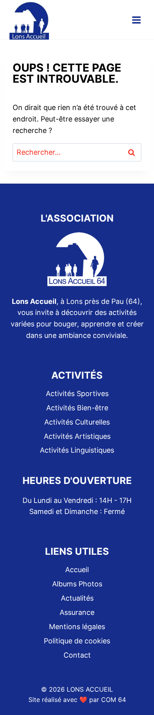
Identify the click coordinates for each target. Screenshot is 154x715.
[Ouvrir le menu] (136, 20)
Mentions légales (77, 626)
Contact (77, 655)
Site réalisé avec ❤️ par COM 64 (77, 700)
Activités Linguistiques (77, 450)
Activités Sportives (77, 393)
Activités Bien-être (77, 408)
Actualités (77, 598)
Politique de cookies (77, 641)
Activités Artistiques (77, 436)
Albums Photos (77, 584)
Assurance (77, 612)
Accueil (77, 569)
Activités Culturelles (77, 422)
